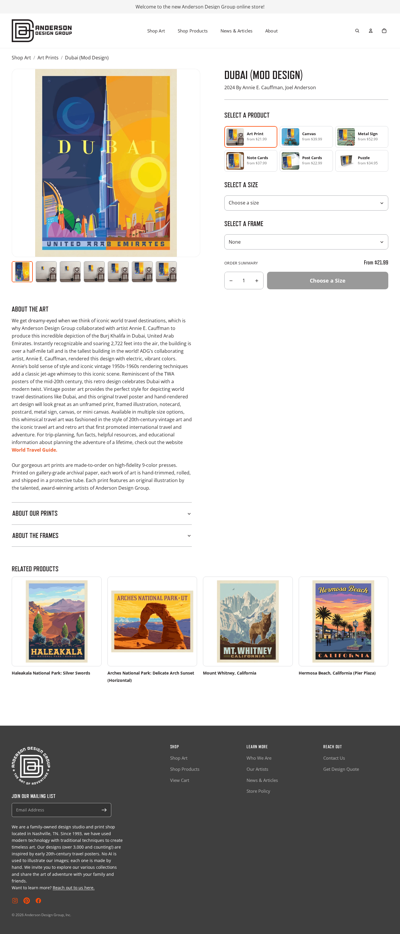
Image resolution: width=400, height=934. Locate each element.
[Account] (371, 31)
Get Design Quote (341, 769)
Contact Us (334, 758)
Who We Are (259, 758)
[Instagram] (15, 900)
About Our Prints (35, 513)
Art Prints (48, 57)
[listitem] (306, 137)
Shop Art (156, 31)
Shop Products (193, 31)
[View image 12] (70, 271)
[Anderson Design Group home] (42, 30)
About (271, 31)
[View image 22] (94, 271)
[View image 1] (22, 271)
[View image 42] (142, 271)
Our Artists (257, 769)
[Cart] (384, 31)
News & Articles (236, 31)
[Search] (357, 31)
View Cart (179, 780)
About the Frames (35, 535)
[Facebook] (38, 900)
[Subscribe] (104, 810)
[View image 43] (166, 271)
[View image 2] (46, 271)
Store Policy (258, 791)
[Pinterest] (26, 900)
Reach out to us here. (74, 887)
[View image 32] (118, 271)
